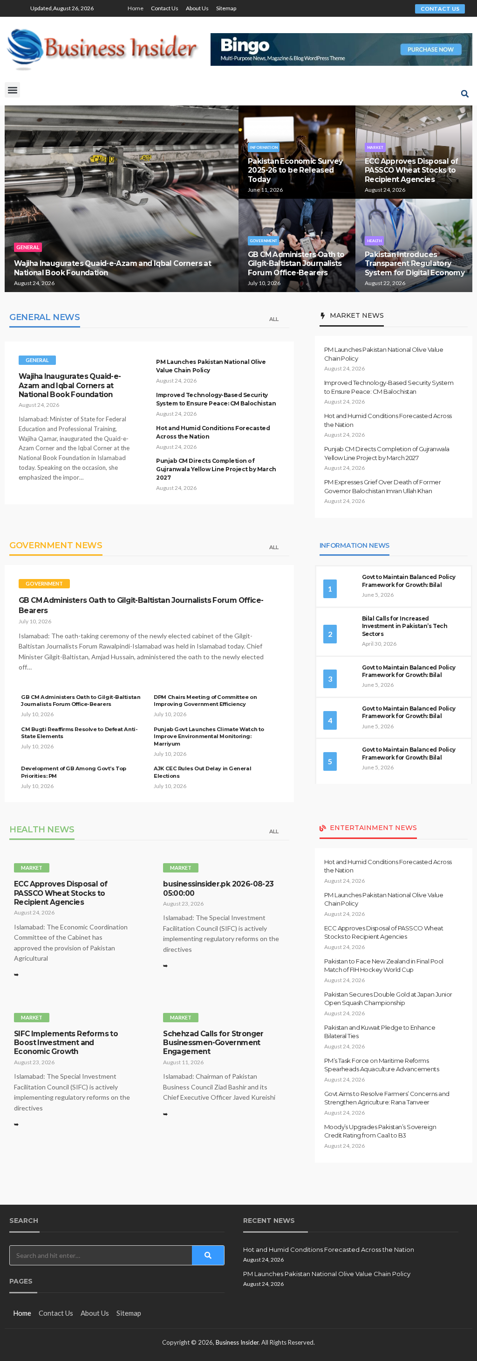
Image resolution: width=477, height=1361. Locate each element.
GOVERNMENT (263, 240)
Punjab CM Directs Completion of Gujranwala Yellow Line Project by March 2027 (216, 469)
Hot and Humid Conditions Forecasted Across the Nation (328, 1249)
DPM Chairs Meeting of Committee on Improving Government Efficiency (205, 701)
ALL (274, 319)
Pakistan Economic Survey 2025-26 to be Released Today (295, 170)
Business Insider (237, 1342)
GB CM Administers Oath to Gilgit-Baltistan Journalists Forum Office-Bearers (296, 263)
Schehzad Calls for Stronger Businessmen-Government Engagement (213, 1042)
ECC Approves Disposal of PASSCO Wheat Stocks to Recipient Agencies (411, 170)
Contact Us (164, 8)
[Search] (208, 1255)
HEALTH (374, 240)
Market (31, 868)
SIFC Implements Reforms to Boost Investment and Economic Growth (66, 1042)
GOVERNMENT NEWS (55, 545)
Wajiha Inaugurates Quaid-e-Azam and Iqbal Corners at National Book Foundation (70, 385)
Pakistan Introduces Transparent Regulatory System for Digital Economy (414, 263)
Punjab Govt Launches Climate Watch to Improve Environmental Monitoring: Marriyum (209, 736)
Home (135, 8)
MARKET (375, 147)
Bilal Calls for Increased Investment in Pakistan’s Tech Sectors (404, 626)
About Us (197, 8)
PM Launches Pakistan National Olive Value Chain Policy (326, 1273)
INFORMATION (264, 147)
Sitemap (226, 8)
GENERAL (28, 247)
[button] (12, 90)
